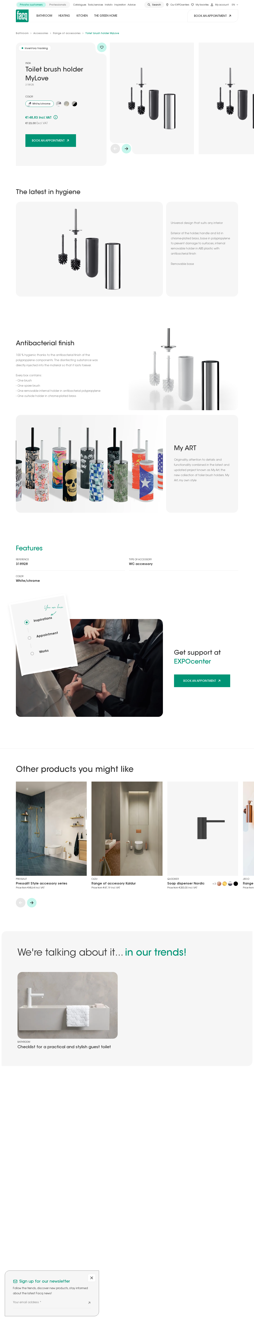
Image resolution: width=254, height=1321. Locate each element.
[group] (43, 5)
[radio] (31, 4)
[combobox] (235, 5)
